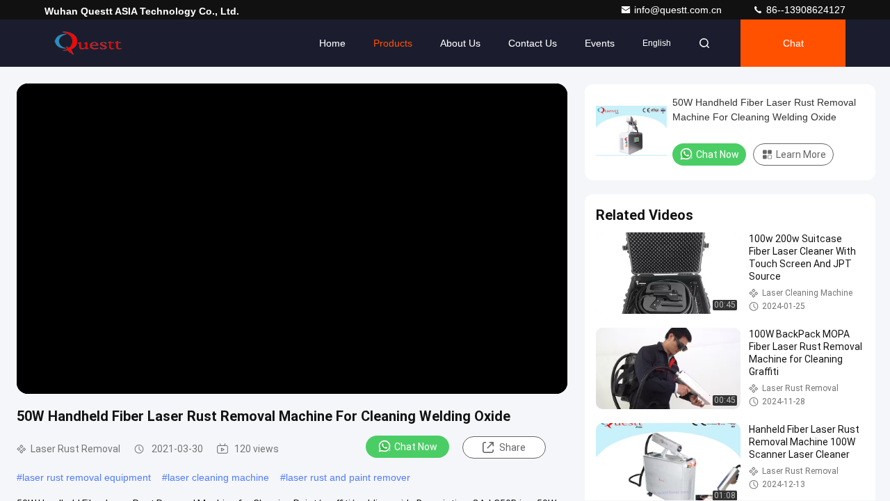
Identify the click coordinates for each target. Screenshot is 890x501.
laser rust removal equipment (86, 477)
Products (392, 43)
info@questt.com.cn (679, 9)
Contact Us (532, 43)
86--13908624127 (804, 9)
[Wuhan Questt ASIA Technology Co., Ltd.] (88, 43)
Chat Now (415, 446)
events (600, 43)
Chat (793, 43)
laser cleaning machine (218, 477)
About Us (460, 43)
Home (332, 43)
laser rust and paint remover (348, 477)
